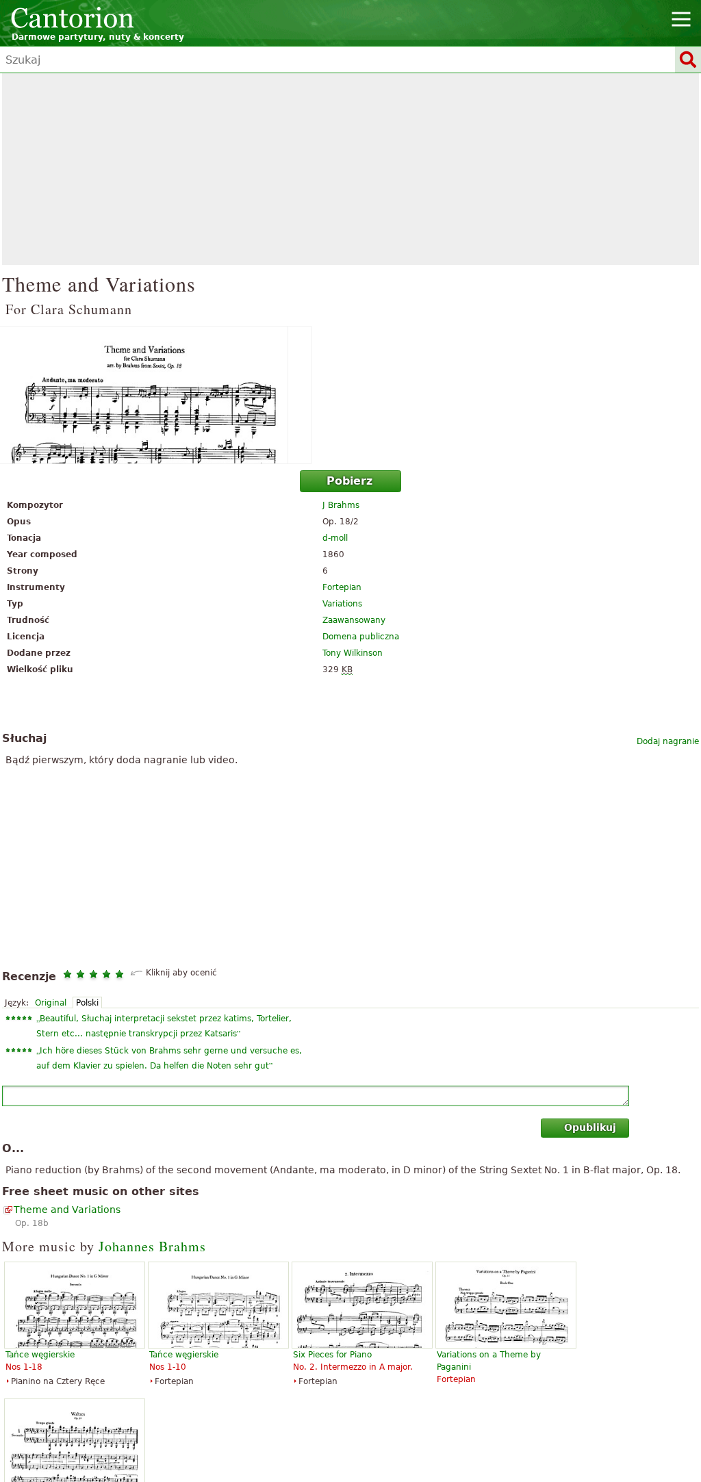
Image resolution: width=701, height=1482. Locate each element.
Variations (342, 604)
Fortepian (341, 587)
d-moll (335, 538)
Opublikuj (590, 1127)
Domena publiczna (360, 636)
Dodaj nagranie (668, 741)
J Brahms (340, 505)
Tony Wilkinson (352, 653)
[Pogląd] (350, 395)
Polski (87, 1003)
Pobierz (349, 480)
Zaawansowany (353, 620)
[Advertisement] (350, 169)
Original (50, 1003)
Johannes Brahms (152, 1246)
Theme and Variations (67, 1209)
